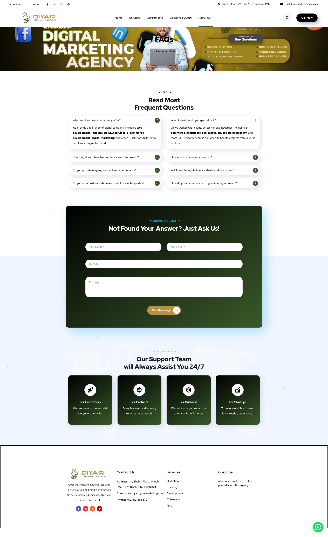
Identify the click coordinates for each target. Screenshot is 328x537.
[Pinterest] (68, 4)
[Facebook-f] (47, 4)
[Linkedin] (54, 4)
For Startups (238, 402)
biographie (92, 143)
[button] (318, 527)
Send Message (161, 310)
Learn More (87, 427)
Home (118, 17)
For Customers (90, 402)
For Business (188, 402)
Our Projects (155, 17)
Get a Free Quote (181, 17)
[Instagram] (61, 4)
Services (134, 17)
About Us (204, 17)
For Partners (139, 402)
